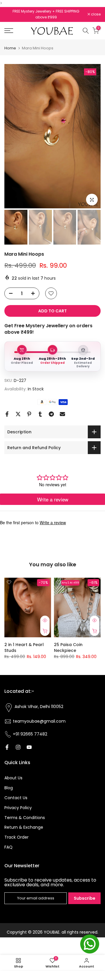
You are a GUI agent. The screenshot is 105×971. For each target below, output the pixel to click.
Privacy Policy (18, 808)
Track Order (16, 837)
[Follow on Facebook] (7, 747)
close (95, 14)
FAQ (8, 847)
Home (10, 48)
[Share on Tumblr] (40, 414)
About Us (13, 778)
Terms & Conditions (24, 818)
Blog (8, 788)
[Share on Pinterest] (29, 414)
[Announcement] (46, 11)
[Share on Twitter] (18, 414)
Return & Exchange (23, 827)
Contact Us (15, 798)
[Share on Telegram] (51, 414)
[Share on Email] (62, 414)
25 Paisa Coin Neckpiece (68, 648)
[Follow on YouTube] (29, 747)
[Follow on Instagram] (18, 747)
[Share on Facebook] (7, 414)
